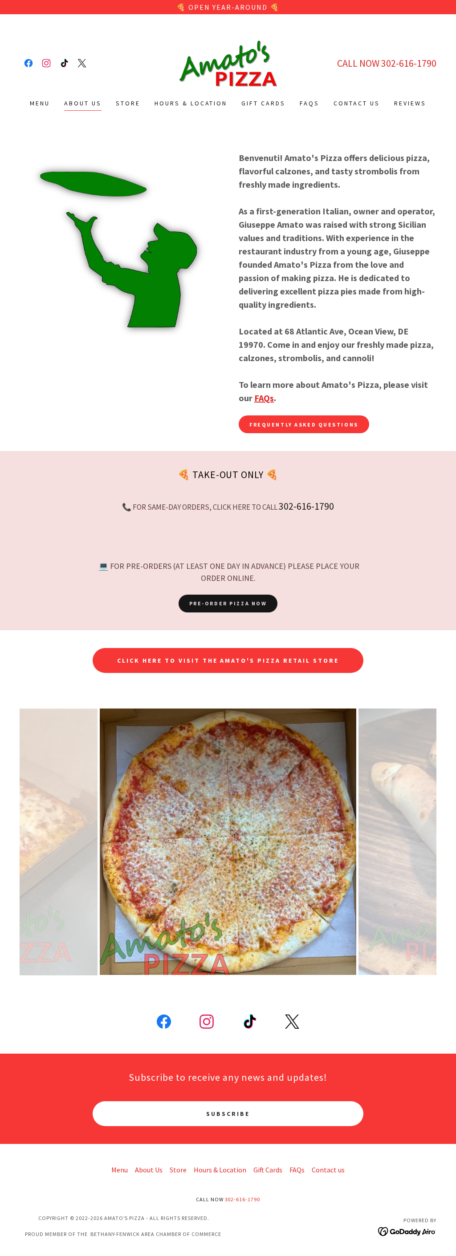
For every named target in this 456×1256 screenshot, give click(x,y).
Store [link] (128, 103)
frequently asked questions (303, 424)
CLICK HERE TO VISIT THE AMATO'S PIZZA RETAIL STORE (228, 660)
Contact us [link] (357, 103)
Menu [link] (40, 103)
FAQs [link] (309, 103)
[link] (28, 63)
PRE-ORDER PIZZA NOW (228, 603)
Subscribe (228, 1114)
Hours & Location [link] (191, 103)
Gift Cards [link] (263, 103)
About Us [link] (83, 103)
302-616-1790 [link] (408, 63)
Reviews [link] (410, 103)
